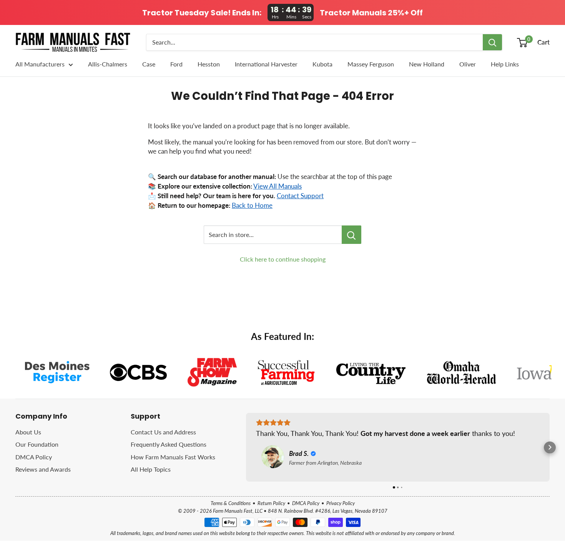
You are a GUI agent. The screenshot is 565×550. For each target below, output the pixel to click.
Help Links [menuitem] (505, 64)
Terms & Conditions (231, 503)
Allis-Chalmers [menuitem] (107, 64)
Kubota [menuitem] (322, 64)
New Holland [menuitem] (426, 64)
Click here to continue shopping (283, 259)
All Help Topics (151, 469)
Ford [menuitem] (176, 64)
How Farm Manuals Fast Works (173, 457)
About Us (28, 432)
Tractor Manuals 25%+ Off (371, 12)
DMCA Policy (33, 457)
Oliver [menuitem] (467, 64)
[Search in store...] (351, 234)
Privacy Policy (340, 503)
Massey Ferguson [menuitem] (370, 64)
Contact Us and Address (163, 432)
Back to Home (252, 205)
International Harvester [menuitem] (266, 64)
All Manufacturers (40, 64)
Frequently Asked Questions (168, 444)
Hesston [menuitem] (209, 64)
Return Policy (271, 503)
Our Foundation (36, 444)
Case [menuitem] (148, 64)
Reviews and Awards (43, 469)
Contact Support (300, 196)
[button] (246, 447)
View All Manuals (277, 186)
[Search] (492, 42)
